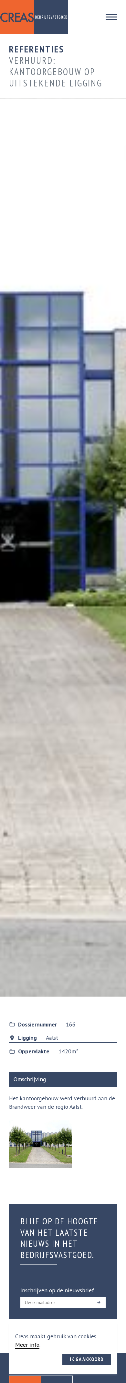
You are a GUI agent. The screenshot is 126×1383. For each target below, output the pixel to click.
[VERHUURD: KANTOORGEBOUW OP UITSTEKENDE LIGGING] (40, 1144)
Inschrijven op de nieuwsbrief (57, 1290)
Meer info (27, 1344)
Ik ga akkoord (87, 1359)
